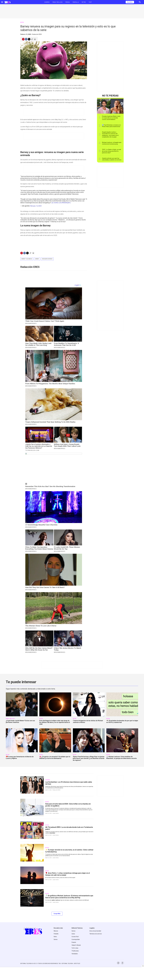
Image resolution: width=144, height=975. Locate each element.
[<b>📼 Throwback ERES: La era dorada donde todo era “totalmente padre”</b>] (32, 830)
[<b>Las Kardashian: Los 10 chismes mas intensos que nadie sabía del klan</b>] (32, 785)
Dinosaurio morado (47, 258)
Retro (84, 2)
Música (67, 2)
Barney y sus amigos (26, 258)
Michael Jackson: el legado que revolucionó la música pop (111, 143)
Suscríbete (130, 2)
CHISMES (47, 779)
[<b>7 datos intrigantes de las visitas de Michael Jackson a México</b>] (89, 704)
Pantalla (76, 2)
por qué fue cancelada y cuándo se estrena (111, 158)
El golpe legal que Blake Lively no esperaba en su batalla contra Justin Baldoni (111, 117)
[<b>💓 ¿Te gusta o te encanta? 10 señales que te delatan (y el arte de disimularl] (55, 740)
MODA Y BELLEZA (10, 718)
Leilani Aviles (56, 813)
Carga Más (57, 913)
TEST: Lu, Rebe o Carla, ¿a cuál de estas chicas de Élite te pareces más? (111, 151)
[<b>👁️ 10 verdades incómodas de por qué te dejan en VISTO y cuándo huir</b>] (122, 704)
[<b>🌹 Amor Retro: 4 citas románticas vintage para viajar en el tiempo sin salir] (32, 875)
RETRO (22, 22)
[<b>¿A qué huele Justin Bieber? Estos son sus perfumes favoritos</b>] (22, 704)
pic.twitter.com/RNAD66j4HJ (61, 203)
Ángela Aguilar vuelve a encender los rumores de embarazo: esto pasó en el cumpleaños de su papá (110, 134)
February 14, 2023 (36, 206)
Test (90, 2)
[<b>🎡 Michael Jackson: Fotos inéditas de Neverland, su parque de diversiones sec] (122, 740)
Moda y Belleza (57, 2)
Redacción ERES (37, 34)
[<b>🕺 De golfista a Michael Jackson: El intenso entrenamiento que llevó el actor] (32, 898)
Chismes (47, 2)
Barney (37, 258)
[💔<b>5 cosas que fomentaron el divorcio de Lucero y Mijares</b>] (22, 740)
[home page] (7, 2)
